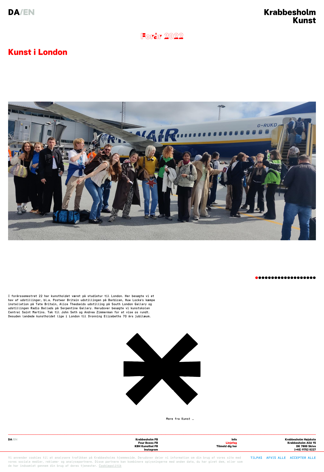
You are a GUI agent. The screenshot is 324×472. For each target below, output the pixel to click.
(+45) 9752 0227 (305, 449)
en (29, 12)
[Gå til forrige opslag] (162, 407)
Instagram (151, 449)
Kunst (304, 20)
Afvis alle (276, 458)
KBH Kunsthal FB (146, 446)
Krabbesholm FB (147, 439)
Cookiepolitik (110, 466)
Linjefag (231, 442)
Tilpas (256, 458)
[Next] (293, 171)
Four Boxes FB (148, 442)
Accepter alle (303, 458)
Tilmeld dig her (226, 446)
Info (234, 439)
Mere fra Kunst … (180, 419)
